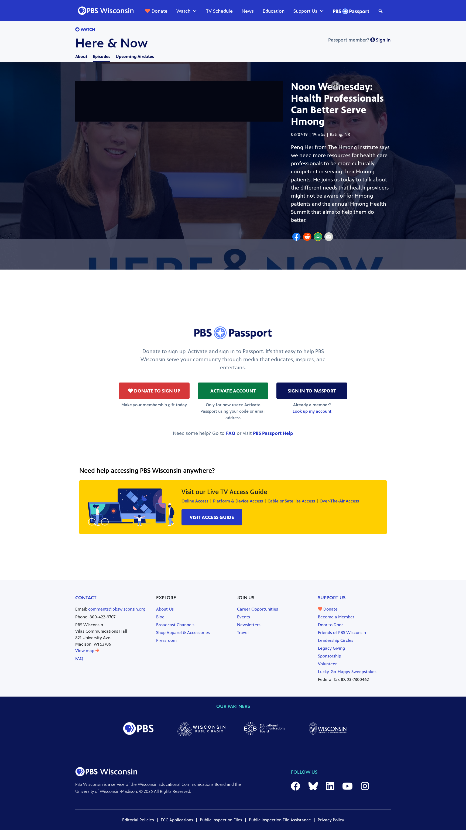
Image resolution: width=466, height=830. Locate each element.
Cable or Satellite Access (291, 501)
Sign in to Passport (312, 391)
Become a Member (336, 616)
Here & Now (111, 43)
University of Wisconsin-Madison (106, 791)
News (248, 11)
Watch (183, 11)
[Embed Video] (335, 85)
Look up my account (312, 411)
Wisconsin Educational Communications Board (182, 784)
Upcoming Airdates (135, 56)
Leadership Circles (335, 640)
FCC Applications (177, 819)
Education (274, 11)
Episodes (101, 56)
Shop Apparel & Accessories (183, 632)
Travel (243, 632)
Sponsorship (329, 656)
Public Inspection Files (221, 819)
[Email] (328, 237)
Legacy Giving (331, 648)
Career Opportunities (257, 609)
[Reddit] (307, 237)
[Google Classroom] (318, 237)
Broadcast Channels (175, 624)
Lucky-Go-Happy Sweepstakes (347, 671)
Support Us (305, 11)
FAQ (230, 433)
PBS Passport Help (273, 433)
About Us (165, 609)
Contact (86, 598)
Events (243, 616)
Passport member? (359, 40)
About (81, 56)
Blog (160, 616)
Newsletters (249, 624)
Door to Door (330, 624)
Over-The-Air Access (339, 501)
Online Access (194, 501)
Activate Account (233, 391)
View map (85, 650)
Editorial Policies (138, 819)
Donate (159, 11)
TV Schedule (219, 11)
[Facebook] (296, 237)
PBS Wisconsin (89, 784)
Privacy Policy (331, 819)
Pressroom (166, 640)
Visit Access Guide (212, 517)
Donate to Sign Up (156, 391)
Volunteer (327, 663)
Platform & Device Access (238, 501)
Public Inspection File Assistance (280, 819)
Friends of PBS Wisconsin (342, 632)
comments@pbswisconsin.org (116, 609)
